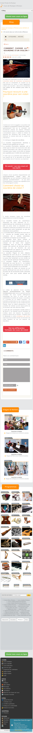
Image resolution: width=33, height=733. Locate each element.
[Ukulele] (6, 586)
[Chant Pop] (6, 512)
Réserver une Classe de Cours (11, 692)
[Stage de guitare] (16, 429)
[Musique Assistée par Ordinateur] (27, 558)
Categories (12, 36)
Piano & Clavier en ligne (11, 612)
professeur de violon (23, 316)
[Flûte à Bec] (6, 535)
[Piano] (16, 570)
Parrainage (6, 686)
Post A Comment (10, 390)
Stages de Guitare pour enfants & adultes (17, 433)
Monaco (6, 722)
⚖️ (2, 703)
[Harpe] (6, 558)
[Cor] (16, 524)
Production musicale (8, 694)
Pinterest (27, 342)
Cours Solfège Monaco (10, 604)
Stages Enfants (7, 671)
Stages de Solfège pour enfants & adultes (17, 478)
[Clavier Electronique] (27, 512)
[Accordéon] (6, 500)
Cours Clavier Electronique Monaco (17, 603)
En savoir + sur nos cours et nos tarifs (16, 167)
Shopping (5, 712)
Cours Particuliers (8, 665)
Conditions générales (9, 703)
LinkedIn (4, 345)
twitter (24, 342)
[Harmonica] (27, 547)
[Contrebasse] (6, 524)
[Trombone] (16, 581)
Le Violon (6, 55)
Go (29, 595)
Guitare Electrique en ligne (11, 613)
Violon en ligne (25, 610)
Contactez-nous (7, 701)
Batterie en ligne (12, 609)
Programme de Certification (10, 669)
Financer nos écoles (8, 707)
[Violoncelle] (27, 586)
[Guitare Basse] (6, 547)
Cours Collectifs (7, 663)
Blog (4, 680)
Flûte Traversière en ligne (24, 615)
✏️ (2, 661)
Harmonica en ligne (23, 606)
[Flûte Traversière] (16, 535)
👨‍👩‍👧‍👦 (2, 663)
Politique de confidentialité (10, 705)
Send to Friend (10, 342)
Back (7, 44)
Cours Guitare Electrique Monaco (17, 601)
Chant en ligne (22, 609)
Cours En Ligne (7, 667)
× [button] (31, 720)
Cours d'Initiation (7, 661)
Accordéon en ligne (11, 607)
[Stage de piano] (16, 452)
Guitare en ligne (24, 612)
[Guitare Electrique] (16, 547)
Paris (5, 724)
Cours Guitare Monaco (23, 600)
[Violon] (16, 586)
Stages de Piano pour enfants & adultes (17, 456)
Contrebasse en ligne (24, 604)
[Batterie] (16, 500)
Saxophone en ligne (10, 606)
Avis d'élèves (7, 688)
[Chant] (27, 500)
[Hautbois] (16, 558)
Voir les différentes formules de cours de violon (16, 329)
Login (4, 675)
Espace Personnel (8, 699)
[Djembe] (27, 524)
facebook (20, 342)
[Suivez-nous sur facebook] (2, 726)
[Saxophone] (27, 570)
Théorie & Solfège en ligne (11, 610)
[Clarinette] (16, 512)
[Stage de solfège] (16, 475)
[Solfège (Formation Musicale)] (6, 581)
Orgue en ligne (23, 607)
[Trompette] (27, 575)
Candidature (6, 690)
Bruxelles (6, 720)
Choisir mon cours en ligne (16, 16)
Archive (20, 36)
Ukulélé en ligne (25, 613)
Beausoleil (6, 718)
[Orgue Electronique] (6, 570)
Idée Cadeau (6, 684)
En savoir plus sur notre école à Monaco (16, 32)
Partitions (5, 682)
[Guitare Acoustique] (27, 535)
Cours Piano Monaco (10, 600)
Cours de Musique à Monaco (13, 6)
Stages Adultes (7, 673)
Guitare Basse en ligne (9, 615)
